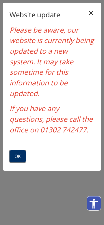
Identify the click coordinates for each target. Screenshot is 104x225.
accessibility (94, 203)
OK (17, 156)
